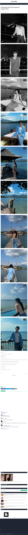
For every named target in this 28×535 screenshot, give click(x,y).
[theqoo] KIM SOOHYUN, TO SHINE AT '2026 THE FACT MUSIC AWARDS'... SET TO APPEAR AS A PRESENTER (15, 500)
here (4, 352)
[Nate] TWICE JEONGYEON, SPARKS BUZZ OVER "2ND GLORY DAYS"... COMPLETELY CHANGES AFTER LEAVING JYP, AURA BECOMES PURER (15, 494)
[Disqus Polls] (14, 401)
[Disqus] (14, 420)
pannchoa (2, 10)
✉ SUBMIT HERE (2, 486)
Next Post (26, 373)
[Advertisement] (14, 381)
